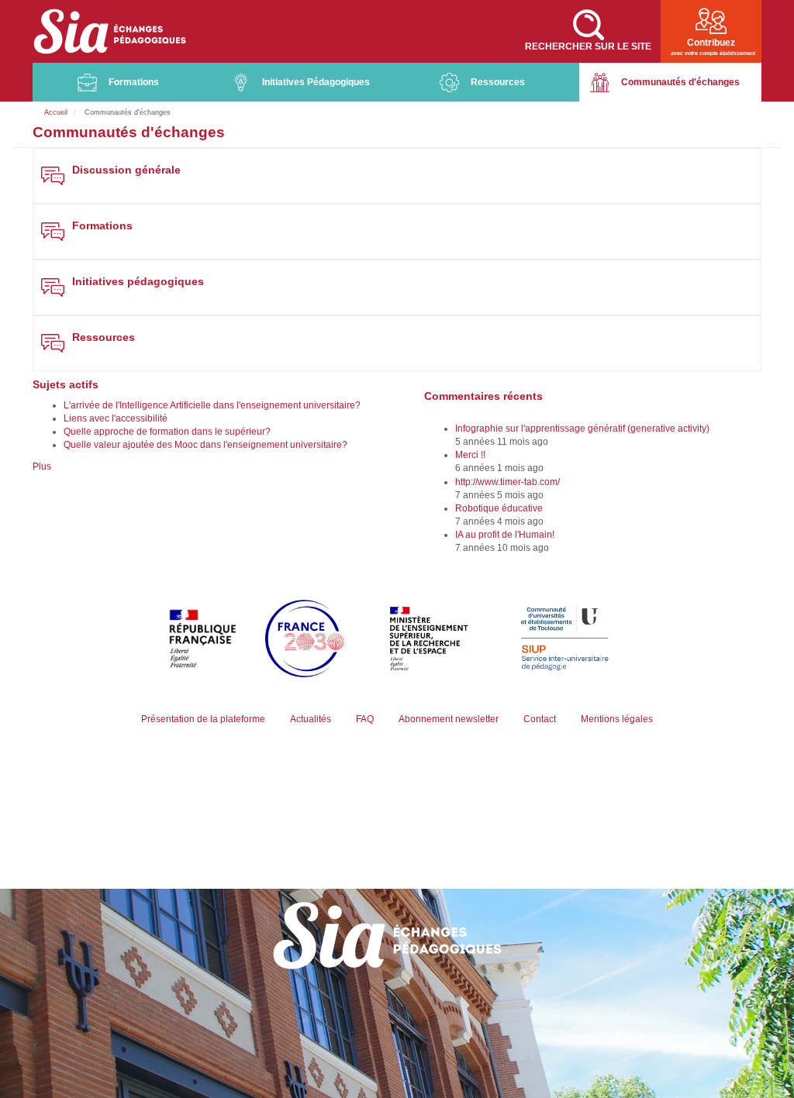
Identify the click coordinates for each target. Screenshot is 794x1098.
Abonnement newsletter (449, 719)
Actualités (310, 719)
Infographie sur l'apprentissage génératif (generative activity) (582, 428)
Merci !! (470, 454)
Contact (539, 719)
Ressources (498, 82)
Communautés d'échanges (680, 82)
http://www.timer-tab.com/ (507, 482)
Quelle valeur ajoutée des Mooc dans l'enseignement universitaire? (205, 444)
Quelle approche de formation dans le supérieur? (167, 431)
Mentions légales (617, 719)
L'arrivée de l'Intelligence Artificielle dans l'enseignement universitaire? (212, 405)
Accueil (55, 112)
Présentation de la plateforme (203, 719)
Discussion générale (126, 170)
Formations (134, 82)
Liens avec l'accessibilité (115, 418)
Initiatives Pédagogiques (316, 82)
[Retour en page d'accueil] (110, 32)
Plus (42, 466)
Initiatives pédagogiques (138, 281)
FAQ (365, 719)
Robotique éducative (499, 508)
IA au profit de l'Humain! (504, 534)
